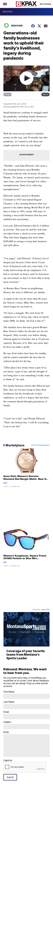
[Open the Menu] (4, 4)
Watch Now (45, 4)
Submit (10, 777)
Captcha (7, 760)
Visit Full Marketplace (40, 445)
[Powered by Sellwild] (45, 610)
